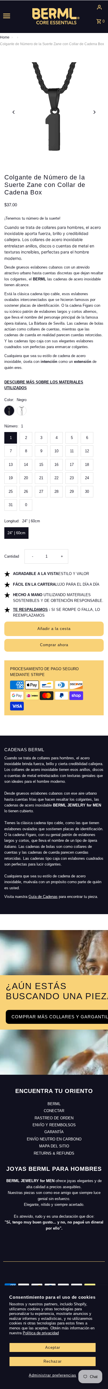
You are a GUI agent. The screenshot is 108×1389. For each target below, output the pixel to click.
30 (87, 491)
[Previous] (13, 112)
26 (26, 491)
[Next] (94, 112)
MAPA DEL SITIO (54, 1146)
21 (41, 478)
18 (87, 464)
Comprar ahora (54, 645)
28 (56, 491)
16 (56, 464)
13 (11, 464)
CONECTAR (54, 1111)
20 (26, 478)
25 (11, 491)
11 (72, 451)
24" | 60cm (16, 533)
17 (72, 464)
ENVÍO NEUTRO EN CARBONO (54, 1139)
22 (56, 478)
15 (41, 464)
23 (72, 478)
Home (5, 37)
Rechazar (52, 1361)
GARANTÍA (54, 1132)
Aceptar (52, 1347)
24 (87, 478)
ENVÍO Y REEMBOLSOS (54, 1125)
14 (26, 464)
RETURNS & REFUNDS (54, 1153)
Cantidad (11, 556)
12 (87, 451)
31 (11, 505)
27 (41, 491)
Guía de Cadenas (43, 896)
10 (56, 451)
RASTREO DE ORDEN (54, 1118)
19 (11, 478)
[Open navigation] (12, 16)
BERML (54, 1104)
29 (72, 491)
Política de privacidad (41, 1333)
